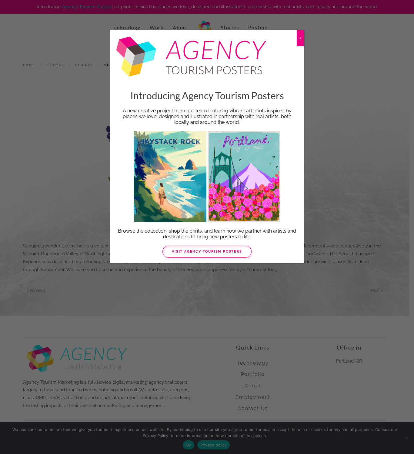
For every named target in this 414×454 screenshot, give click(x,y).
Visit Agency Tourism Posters (207, 252)
